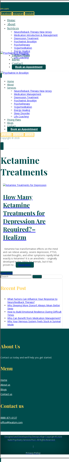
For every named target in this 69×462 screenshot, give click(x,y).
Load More (7, 273)
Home (4, 380)
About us (5, 384)
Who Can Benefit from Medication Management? (34, 318)
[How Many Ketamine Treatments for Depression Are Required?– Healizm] (24, 185)
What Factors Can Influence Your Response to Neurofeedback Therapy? (32, 300)
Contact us (6, 394)
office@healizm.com (12, 422)
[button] (6, 13)
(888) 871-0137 (9, 417)
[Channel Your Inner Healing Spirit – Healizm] (15, 52)
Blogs (4, 389)
